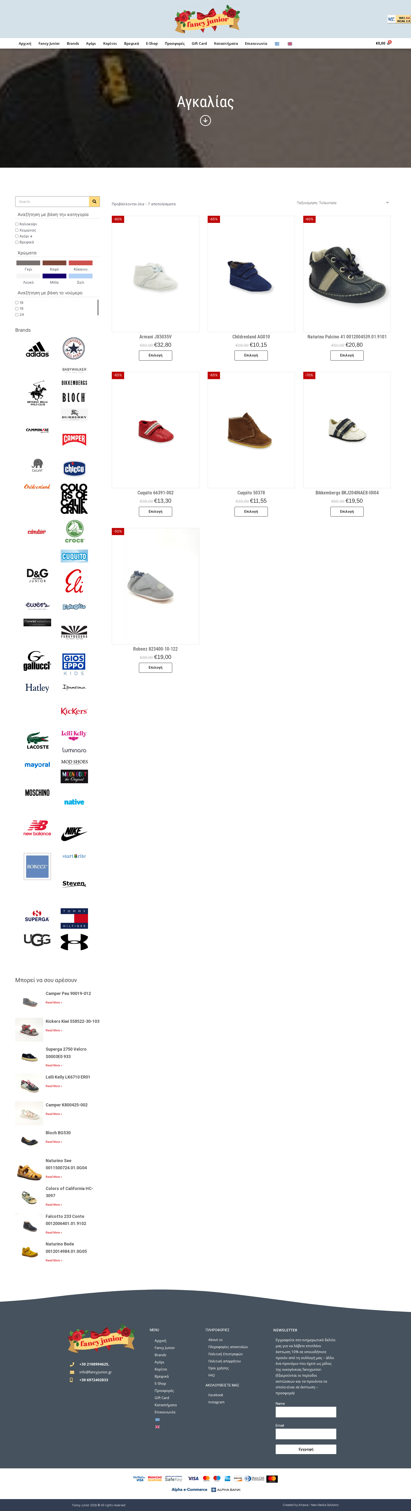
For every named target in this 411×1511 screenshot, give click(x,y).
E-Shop (152, 43)
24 (22, 314)
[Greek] (277, 43)
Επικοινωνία (256, 43)
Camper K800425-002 (67, 1104)
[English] (290, 43)
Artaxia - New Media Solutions (318, 1505)
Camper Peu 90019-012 (68, 993)
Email (280, 1425)
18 (21, 302)
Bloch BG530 (58, 1132)
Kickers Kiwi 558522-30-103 (72, 1021)
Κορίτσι (110, 43)
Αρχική (25, 43)
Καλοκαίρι (28, 224)
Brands (73, 43)
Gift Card (199, 43)
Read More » (54, 1002)
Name (280, 1403)
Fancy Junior (49, 43)
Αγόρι (91, 43)
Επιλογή (155, 355)
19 (21, 308)
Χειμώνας (28, 230)
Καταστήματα (226, 43)
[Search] (94, 201)
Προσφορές (175, 43)
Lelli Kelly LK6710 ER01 (68, 1076)
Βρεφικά (131, 43)
